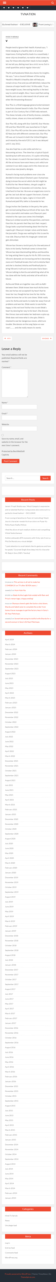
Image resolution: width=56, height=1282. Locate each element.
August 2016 (10, 1047)
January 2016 (10, 1081)
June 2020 (9, 848)
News (7, 1220)
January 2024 (10, 654)
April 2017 (9, 1008)
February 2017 (11, 1018)
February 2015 (11, 1135)
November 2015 (11, 1091)
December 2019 (11, 877)
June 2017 (9, 999)
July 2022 (9, 736)
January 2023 (10, 707)
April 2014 (9, 1183)
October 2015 (10, 1096)
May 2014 (9, 1178)
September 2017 (11, 984)
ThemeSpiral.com (28, 1277)
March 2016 (10, 1072)
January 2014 (10, 1198)
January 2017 (10, 1023)
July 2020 (9, 843)
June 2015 (9, 1115)
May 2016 (9, 1062)
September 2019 (11, 892)
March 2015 (10, 1130)
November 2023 (11, 664)
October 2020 (10, 829)
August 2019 (10, 897)
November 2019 (11, 882)
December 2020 (11, 819)
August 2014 (10, 1164)
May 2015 (9, 1120)
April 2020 (9, 858)
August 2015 (10, 1106)
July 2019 (9, 902)
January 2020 (10, 872)
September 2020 (11, 834)
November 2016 (11, 1033)
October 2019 (10, 887)
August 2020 (10, 838)
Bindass (45, 338)
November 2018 (11, 940)
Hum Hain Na (20, 590)
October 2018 (10, 945)
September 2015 (11, 1101)
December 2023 (11, 659)
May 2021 (9, 795)
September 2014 (11, 1159)
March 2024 (10, 644)
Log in (7, 1243)
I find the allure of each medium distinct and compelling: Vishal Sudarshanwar (27, 531)
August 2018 (10, 955)
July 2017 (9, 994)
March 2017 (10, 1013)
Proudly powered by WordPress (18, 1274)
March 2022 (10, 756)
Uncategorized (11, 1225)
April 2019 (9, 916)
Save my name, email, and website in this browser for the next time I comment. (15, 441)
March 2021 (10, 804)
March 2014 (10, 1188)
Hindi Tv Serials (12, 37)
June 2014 (9, 1174)
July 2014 (9, 1169)
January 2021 (10, 814)
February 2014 (11, 1193)
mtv (9, 338)
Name (5, 402)
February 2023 (11, 703)
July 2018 (9, 960)
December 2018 (11, 936)
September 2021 (11, 775)
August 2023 (10, 673)
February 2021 (11, 809)
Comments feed (11, 1253)
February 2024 (11, 649)
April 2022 (9, 751)
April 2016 (9, 1067)
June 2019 (9, 906)
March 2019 (10, 921)
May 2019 (9, 911)
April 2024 (9, 639)
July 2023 (9, 678)
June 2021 (9, 790)
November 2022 (11, 717)
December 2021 (11, 761)
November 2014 (11, 1149)
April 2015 (9, 1125)
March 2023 (10, 698)
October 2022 (10, 722)
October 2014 (10, 1154)
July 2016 (9, 1052)
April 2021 (9, 800)
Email (5, 413)
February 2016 (11, 1076)
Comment (6, 367)
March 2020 (10, 863)
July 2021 (9, 785)
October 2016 (10, 1038)
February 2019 (11, 926)
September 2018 (11, 950)
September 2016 (11, 1042)
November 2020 (11, 824)
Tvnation (28, 14)
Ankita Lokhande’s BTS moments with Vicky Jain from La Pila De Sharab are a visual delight (27, 539)
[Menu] (4, 2)
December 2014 (11, 1144)
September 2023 (11, 669)
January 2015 (10, 1140)
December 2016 (11, 1028)
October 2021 (10, 770)
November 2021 (11, 766)
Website (5, 424)
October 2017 (10, 979)
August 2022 (10, 732)
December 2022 (11, 712)
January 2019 (10, 931)
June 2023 (9, 683)
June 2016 (9, 1057)
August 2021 (10, 780)
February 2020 (11, 868)
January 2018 (10, 965)
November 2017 (11, 974)
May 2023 (9, 688)
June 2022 (9, 741)
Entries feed (10, 1248)
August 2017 (10, 989)
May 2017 (9, 1004)
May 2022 (9, 746)
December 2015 (11, 1086)
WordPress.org (11, 1257)
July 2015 (9, 1110)
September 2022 (11, 727)
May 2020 (9, 853)
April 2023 (9, 693)
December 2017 (11, 970)
